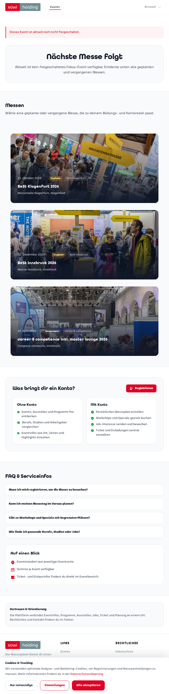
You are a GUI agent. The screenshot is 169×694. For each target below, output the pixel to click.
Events (55, 7)
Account (150, 7)
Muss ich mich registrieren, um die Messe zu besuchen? (48, 489)
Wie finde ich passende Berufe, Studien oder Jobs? (44, 532)
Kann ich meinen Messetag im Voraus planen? (41, 504)
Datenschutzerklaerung (87, 674)
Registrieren (144, 388)
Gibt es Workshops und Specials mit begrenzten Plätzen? (49, 518)
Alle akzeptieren (88, 685)
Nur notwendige (21, 685)
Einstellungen (55, 685)
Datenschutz (124, 651)
